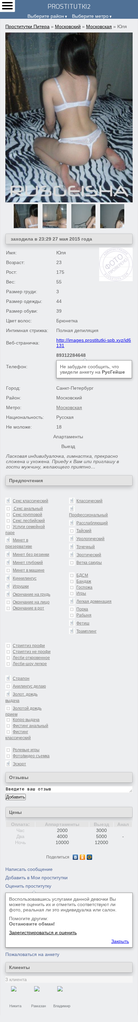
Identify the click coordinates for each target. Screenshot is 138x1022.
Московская (99, 26)
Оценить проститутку (28, 886)
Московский (68, 26)
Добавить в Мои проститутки (36, 877)
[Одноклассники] (82, 857)
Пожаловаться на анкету (32, 954)
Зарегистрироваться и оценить (43, 932)
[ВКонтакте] (75, 857)
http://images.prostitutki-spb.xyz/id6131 (93, 342)
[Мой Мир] (89, 857)
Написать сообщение (29, 869)
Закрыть (120, 941)
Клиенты (19, 967)
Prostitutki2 (69, 6)
